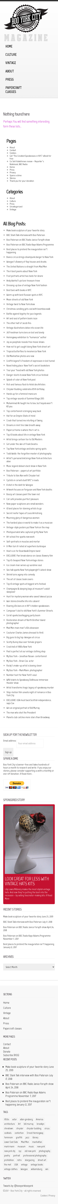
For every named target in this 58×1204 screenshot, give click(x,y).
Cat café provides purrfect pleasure (22, 499)
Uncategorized (16, 206)
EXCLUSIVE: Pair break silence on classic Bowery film (29, 555)
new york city (9, 1151)
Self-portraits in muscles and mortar (23, 541)
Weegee (24, 1169)
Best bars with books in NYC (18, 290)
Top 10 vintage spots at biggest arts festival (26, 583)
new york (41, 1146)
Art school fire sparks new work (20, 536)
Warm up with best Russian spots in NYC (24, 294)
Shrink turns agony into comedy (20, 574)
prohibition (9, 1160)
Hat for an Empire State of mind (20, 415)
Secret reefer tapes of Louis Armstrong (24, 513)
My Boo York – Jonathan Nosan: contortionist (26, 656)
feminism (8, 1137)
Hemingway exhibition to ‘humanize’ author (26, 337)
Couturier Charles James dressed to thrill (24, 632)
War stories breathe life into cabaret (22, 601)
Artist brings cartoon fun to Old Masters (24, 439)
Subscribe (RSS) (11, 1055)
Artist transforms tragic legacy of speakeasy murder (30, 687)
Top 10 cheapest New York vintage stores (24, 560)
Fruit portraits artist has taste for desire (24, 275)
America (39, 1119)
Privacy (13, 172)
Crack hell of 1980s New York (19, 646)
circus (46, 1128)
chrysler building (34, 1128)
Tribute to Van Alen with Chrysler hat (22, 475)
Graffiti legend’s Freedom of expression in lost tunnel (30, 360)
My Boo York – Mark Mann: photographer (24, 670)
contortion (19, 1132)
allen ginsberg (26, 1119)
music (31, 1146)
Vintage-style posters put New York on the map (27, 527)
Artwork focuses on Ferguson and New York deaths (29, 489)
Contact (13, 150)
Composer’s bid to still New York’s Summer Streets (29, 610)
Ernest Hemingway (35, 1132)
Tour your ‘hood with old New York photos (25, 370)
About (9, 71)
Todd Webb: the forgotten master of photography (28, 453)
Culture (11, 54)
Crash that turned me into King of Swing (24, 420)
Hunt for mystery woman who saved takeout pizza (29, 596)
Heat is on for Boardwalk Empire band (23, 550)
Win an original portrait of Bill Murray (23, 707)
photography (44, 1151)
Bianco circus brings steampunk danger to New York (29, 257)
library (35, 1137)
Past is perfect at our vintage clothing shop (25, 651)
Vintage (10, 63)
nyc (20, 1151)
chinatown (8, 1128)
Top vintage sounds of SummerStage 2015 (25, 398)
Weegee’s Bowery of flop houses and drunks (26, 261)
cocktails (7, 1132)
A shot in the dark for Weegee (19, 484)
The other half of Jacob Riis (18, 323)
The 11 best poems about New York (21, 271)
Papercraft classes (13, 90)
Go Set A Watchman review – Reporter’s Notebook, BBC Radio (27, 163)
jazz (27, 1137)
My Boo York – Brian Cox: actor (20, 660)
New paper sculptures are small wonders (24, 503)
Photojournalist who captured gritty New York (27, 532)
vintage (24, 1164)
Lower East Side (11, 1142)
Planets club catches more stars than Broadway (28, 717)
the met (7, 1164)
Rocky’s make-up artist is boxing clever (24, 665)
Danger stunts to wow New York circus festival (27, 374)
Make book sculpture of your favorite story (25, 230)
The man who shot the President (21, 712)
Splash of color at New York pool (20, 379)
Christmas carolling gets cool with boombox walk (28, 308)
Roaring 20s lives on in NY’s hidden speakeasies (27, 605)
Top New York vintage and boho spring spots (26, 448)
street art (42, 1160)
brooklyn (40, 1123)
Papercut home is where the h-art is (22, 429)
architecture (9, 1123)
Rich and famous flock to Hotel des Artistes (25, 384)
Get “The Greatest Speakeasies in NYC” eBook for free (30, 157)
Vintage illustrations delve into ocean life (24, 327)
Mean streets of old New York (19, 299)
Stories (13, 178)
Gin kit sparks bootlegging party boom (23, 615)
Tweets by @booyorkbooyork (18, 1186)
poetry (7, 1155)
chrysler (19, 1128)
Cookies (13, 152)
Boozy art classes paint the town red (23, 494)
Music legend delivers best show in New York (26, 465)
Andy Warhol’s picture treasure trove (23, 280)
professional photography (34, 1155)
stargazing (29, 1160)
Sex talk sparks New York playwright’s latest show (28, 569)
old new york (30, 1151)
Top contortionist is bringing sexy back (23, 411)
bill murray (29, 1123)
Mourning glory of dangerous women (22, 517)
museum (21, 1146)
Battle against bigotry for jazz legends (23, 313)
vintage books (37, 1164)
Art (19, 1123)
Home (8, 46)
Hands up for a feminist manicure (21, 393)
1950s (6, 1119)
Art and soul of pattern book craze (21, 318)
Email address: (9, 740)
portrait (16, 1155)
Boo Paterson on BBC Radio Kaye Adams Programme (30, 244)
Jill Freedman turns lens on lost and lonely (25, 332)
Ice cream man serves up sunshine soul (24, 565)
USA (16, 1164)
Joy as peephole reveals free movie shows (25, 341)
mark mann (9, 1146)
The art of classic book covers (19, 579)
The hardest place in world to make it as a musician (29, 522)
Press (9, 79)
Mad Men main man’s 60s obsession (22, 627)
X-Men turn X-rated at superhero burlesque (26, 546)
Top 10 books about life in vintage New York (25, 434)
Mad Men (25, 1142)
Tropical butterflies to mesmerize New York (26, 351)
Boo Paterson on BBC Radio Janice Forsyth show (28, 239)
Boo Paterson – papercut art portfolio (23, 470)
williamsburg (36, 1169)
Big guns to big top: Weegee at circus (23, 637)
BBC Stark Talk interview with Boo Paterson (25, 235)
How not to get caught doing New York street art (28, 346)
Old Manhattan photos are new (20, 356)
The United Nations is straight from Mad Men (26, 266)
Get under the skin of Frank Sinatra (22, 444)
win (46, 1169)
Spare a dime (16, 175)
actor (14, 1119)
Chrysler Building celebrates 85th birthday (25, 389)
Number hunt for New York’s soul (21, 674)
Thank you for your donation (22, 180)
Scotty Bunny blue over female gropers (24, 642)
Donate (6, 1051)
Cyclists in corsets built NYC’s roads (22, 480)
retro (19, 1160)
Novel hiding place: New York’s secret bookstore (28, 365)
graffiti (19, 1137)
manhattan (37, 1142)
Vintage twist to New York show (20, 304)
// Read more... (26, 773)
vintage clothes (10, 1169)
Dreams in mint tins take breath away (23, 425)
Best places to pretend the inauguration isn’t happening (28, 944)
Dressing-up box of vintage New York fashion (26, 285)
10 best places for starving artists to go (24, 508)
